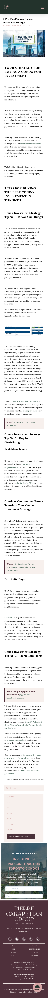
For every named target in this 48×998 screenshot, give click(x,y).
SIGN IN (10, 830)
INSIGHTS (10, 813)
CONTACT (10, 824)
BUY (8, 802)
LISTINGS (10, 797)
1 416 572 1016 (29, 976)
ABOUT (9, 819)
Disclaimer (13, 992)
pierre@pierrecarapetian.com (24, 974)
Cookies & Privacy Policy (25, 992)
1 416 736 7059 (29, 979)
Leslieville (8, 618)
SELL (9, 808)
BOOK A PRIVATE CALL (18, 836)
